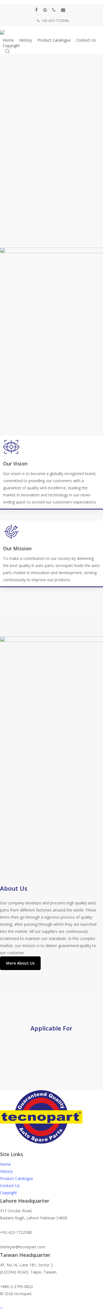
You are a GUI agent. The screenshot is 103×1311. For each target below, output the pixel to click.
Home (5, 1164)
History (6, 1171)
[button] (20, 963)
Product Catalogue (16, 1178)
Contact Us (10, 1185)
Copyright (8, 1192)
